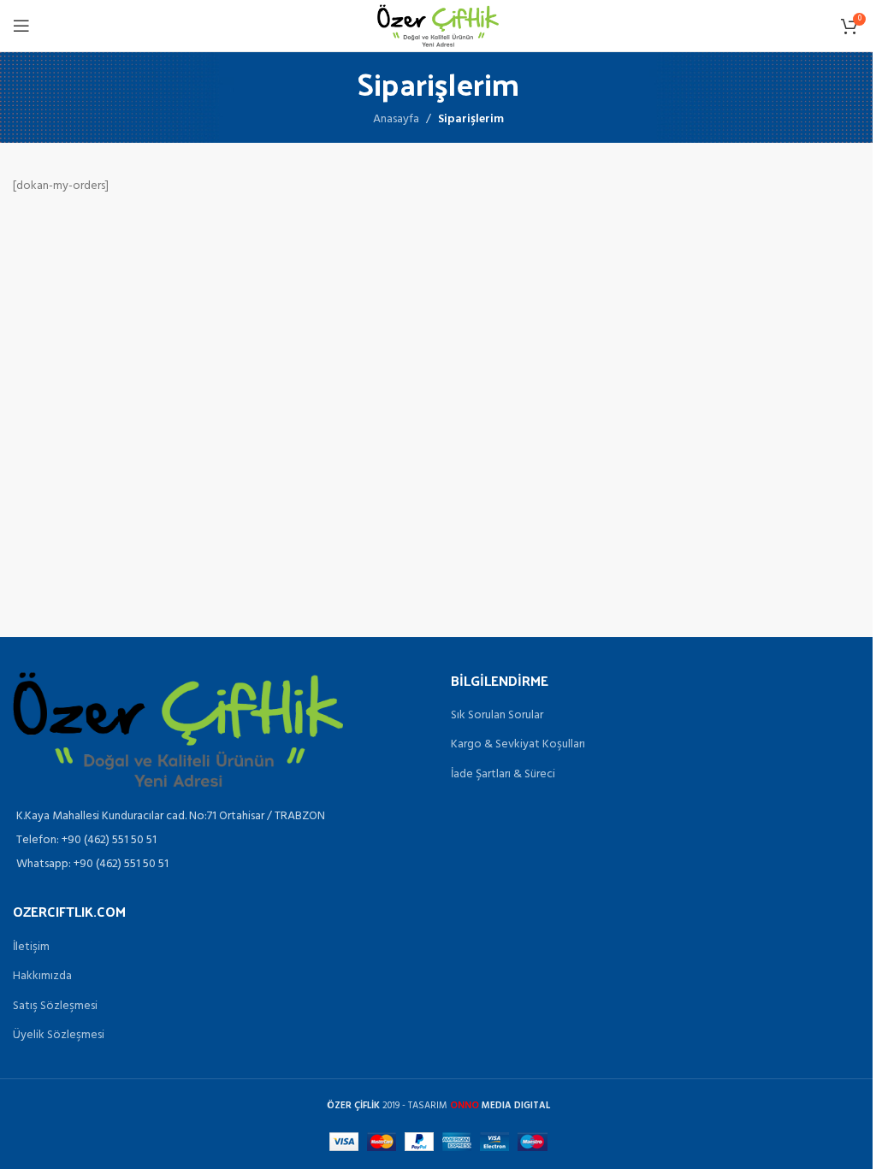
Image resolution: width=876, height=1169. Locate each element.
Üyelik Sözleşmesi (58, 1035)
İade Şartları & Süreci (503, 774)
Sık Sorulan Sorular (497, 715)
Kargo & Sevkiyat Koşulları (518, 744)
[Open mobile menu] (21, 26)
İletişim (31, 947)
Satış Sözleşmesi (55, 1006)
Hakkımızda (42, 976)
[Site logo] (437, 26)
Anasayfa (396, 119)
